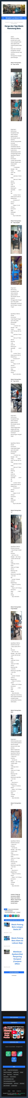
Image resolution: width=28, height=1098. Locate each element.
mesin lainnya (13, 1076)
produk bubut (14, 1085)
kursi (5, 1074)
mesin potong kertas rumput (9, 1081)
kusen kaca (9, 1074)
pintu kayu (22, 1083)
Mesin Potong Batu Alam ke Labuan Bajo (17, 940)
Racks (5, 1070)
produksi (11, 22)
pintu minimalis (7, 1085)
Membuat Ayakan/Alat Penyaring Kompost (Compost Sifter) (17, 957)
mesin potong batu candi (10, 912)
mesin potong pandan (8, 1083)
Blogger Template (17, 1094)
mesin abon (16, 1074)
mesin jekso (6, 1076)
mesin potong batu (8, 910)
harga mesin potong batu (13, 909)
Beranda (7, 22)
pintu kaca (16, 1083)
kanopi (21, 1072)
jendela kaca (15, 1072)
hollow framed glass (8, 1072)
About (13, 1091)
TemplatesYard (22, 1093)
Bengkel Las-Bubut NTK (14, 18)
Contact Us (19, 1091)
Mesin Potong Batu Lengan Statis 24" (17, 926)
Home (9, 1091)
